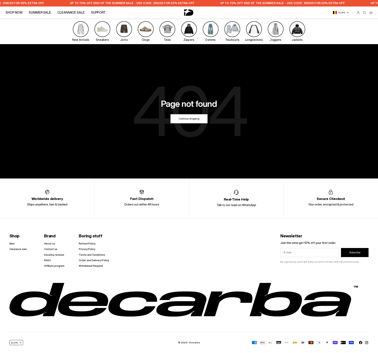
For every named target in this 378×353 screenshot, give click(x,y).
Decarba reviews (54, 255)
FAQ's (47, 260)
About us (49, 243)
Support (98, 12)
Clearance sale (18, 249)
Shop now (14, 12)
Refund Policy (87, 243)
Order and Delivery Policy (94, 260)
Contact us (50, 249)
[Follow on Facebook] (361, 343)
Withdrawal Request (91, 266)
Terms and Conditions (92, 255)
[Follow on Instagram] (367, 343)
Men (12, 243)
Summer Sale (40, 12)
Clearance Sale (71, 12)
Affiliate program (54, 266)
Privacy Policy (87, 249)
